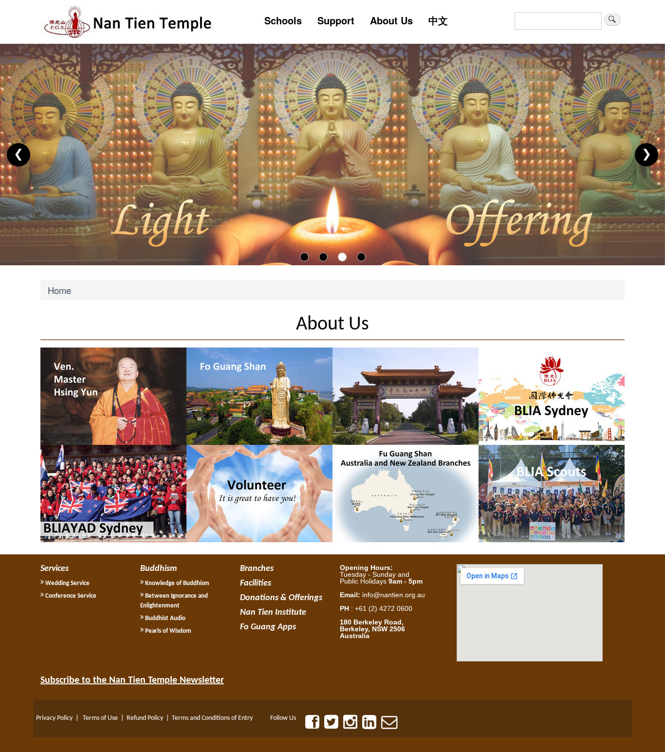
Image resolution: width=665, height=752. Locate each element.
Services (54, 568)
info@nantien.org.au (393, 595)
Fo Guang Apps (268, 627)
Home (59, 290)
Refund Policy (145, 718)
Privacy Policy (54, 718)
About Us (391, 20)
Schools (283, 20)
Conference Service (70, 596)
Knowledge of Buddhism (176, 583)
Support (335, 20)
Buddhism (158, 568)
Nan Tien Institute (273, 612)
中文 (438, 20)
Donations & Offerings (281, 598)
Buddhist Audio (164, 618)
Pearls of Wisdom (167, 631)
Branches (257, 568)
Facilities (255, 583)
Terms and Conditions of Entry (212, 718)
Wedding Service (67, 583)
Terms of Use (100, 718)
